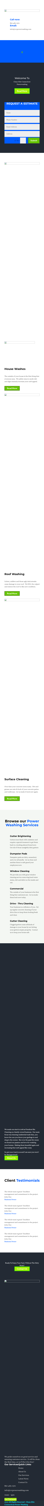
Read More (22, 91)
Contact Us (22, 1268)
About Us (11, 1158)
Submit (34, 140)
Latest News (23, 1479)
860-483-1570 (10, 1486)
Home (20, 1468)
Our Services (23, 1475)
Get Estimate (10, 1499)
